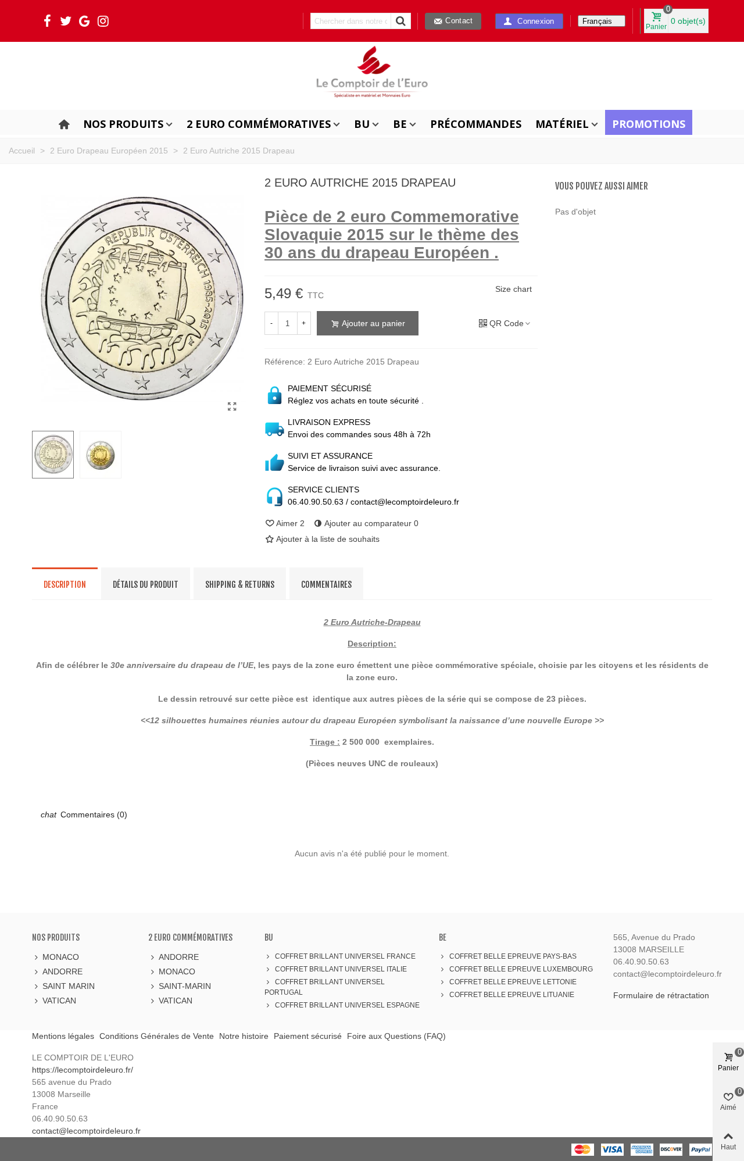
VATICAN (59, 1000)
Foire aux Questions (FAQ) (396, 1036)
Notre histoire (244, 1036)
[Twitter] (65, 21)
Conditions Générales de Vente (156, 1036)
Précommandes (475, 124)
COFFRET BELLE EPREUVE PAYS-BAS (513, 956)
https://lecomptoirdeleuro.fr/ (82, 1069)
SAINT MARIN (68, 986)
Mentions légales (63, 1036)
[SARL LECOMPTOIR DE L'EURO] (372, 74)
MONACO (60, 957)
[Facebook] (47, 21)
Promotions (648, 124)
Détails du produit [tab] (145, 585)
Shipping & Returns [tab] (239, 585)
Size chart (513, 289)
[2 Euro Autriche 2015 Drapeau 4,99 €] (232, 407)
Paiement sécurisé (308, 1036)
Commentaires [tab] (326, 585)
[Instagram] (102, 21)
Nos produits (123, 124)
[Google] (84, 21)
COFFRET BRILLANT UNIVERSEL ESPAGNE (347, 1005)
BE (400, 124)
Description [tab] (65, 585)
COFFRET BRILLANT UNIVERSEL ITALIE (341, 969)
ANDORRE (62, 971)
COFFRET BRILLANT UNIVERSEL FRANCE (345, 956)
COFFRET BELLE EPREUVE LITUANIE (511, 995)
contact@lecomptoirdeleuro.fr (86, 1130)
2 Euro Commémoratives (259, 124)
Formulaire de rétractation (661, 995)
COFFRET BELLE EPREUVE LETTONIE (513, 982)
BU (362, 124)
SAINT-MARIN (185, 986)
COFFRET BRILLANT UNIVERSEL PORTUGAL (324, 987)
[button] (529, 21)
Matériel (562, 124)
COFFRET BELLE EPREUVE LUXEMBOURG (521, 969)
